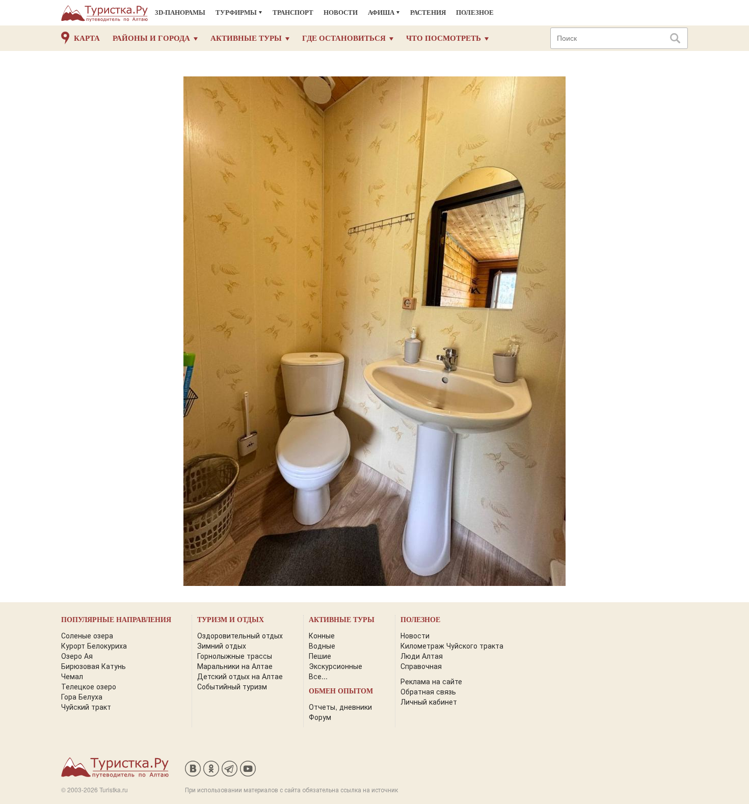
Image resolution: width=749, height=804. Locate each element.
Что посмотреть (443, 38)
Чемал (72, 676)
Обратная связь (428, 691)
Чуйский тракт (86, 707)
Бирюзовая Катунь (93, 666)
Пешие (320, 656)
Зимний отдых (221, 645)
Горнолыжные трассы (234, 656)
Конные (322, 635)
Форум (320, 717)
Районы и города (151, 38)
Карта (87, 38)
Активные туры (246, 38)
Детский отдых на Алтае (240, 676)
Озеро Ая (77, 656)
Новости (341, 12)
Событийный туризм (232, 686)
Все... (318, 676)
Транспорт (293, 12)
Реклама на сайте (431, 681)
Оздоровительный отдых (240, 635)
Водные (322, 645)
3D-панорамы (180, 12)
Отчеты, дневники (340, 707)
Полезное (475, 12)
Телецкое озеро (88, 686)
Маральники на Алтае (235, 666)
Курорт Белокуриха (94, 645)
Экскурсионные (335, 666)
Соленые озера (87, 635)
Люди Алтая (421, 656)
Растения (428, 12)
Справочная (421, 666)
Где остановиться (344, 38)
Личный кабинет (428, 701)
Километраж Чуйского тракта (451, 645)
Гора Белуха (81, 696)
